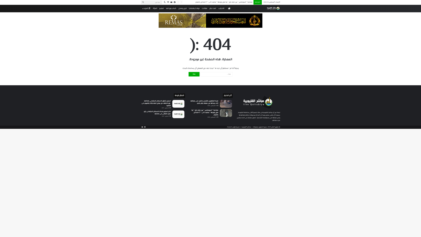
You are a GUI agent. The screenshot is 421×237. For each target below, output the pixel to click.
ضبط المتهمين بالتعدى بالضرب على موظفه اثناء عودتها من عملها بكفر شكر (204, 102)
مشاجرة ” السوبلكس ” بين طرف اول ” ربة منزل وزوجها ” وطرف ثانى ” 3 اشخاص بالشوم (223, 2)
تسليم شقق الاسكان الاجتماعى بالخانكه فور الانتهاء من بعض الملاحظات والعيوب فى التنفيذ (156, 103)
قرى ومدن (182, 8)
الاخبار (222, 8)
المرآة (155, 8)
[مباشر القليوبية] (273, 8)
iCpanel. (229, 127)
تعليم (161, 8)
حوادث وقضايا (194, 8)
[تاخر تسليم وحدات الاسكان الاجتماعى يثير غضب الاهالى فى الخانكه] (178, 114)
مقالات (204, 8)
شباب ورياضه (171, 8)
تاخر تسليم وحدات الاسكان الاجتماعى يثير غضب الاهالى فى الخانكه (157, 112)
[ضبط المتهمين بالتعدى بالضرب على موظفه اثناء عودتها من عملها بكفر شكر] (226, 104)
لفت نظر (212, 8)
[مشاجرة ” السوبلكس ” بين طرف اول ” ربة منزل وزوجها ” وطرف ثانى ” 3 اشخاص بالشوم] (226, 113)
